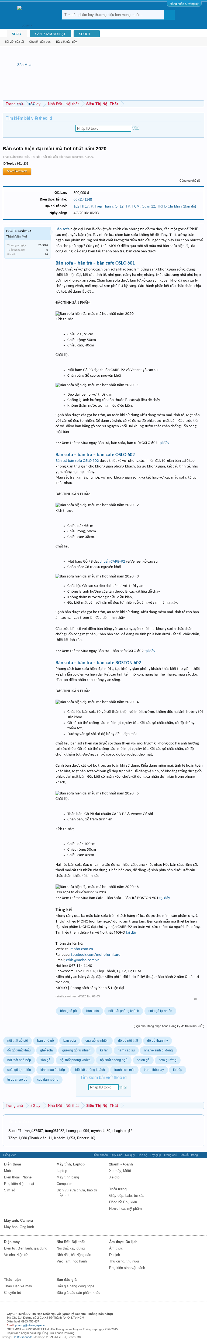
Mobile (9, 1171)
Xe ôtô (114, 1177)
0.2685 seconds (22, 1337)
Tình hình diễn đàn (20, 1121)
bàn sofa (92, 1011)
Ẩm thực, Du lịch (123, 1242)
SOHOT (84, 34)
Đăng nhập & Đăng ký (184, 3)
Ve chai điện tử (16, 1255)
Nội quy (130, 1155)
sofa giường (168, 1060)
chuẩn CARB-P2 (112, 562)
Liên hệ (142, 1155)
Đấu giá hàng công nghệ (75, 1286)
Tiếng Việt (9, 1155)
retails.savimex (73, 156)
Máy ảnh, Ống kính (19, 1227)
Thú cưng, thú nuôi (124, 1261)
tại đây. (131, 933)
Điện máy (12, 1242)
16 (46, 254)
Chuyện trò (12, 1293)
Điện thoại (12, 1164)
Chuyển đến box (40, 41)
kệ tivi (104, 1050)
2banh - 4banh (121, 1164)
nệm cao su (126, 1050)
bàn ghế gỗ (68, 1011)
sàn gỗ (45, 1060)
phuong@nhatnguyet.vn (30, 1325)
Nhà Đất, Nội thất (71, 1242)
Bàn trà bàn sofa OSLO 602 (77, 461)
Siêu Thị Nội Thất (36, 156)
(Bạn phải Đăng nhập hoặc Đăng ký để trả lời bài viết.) (169, 1026)
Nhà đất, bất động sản (74, 1255)
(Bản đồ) (189, 206)
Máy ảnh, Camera (18, 1220)
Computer (64, 1184)
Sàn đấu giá (67, 1280)
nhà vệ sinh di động (158, 1050)
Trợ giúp (155, 1155)
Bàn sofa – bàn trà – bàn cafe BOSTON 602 (98, 663)
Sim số (9, 1190)
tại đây (163, 443)
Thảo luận (12, 1280)
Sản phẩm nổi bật (50, 34)
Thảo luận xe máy (18, 1286)
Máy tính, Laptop (71, 1164)
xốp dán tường (47, 1079)
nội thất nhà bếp (19, 1060)
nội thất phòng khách (123, 1011)
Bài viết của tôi (14, 41)
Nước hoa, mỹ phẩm (125, 1209)
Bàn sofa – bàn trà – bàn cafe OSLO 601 (95, 263)
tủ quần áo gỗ (17, 1079)
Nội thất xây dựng (71, 1248)
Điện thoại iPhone (18, 1177)
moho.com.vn (81, 949)
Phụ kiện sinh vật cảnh (127, 1268)
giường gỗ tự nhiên (76, 1050)
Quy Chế (116, 1155)
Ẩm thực (116, 1248)
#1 (195, 999)
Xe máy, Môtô (120, 1171)
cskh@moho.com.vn (82, 960)
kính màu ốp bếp (52, 1070)
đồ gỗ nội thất (128, 1041)
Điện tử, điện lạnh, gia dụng (25, 1248)
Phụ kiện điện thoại (19, 1184)
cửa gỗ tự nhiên (97, 1041)
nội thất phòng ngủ (113, 1060)
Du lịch (114, 1255)
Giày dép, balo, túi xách (127, 1196)
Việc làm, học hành (72, 1261)
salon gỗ (143, 1060)
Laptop (62, 1171)
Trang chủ (170, 1155)
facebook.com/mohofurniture (95, 955)
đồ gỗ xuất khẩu (19, 1050)
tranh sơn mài (124, 1070)
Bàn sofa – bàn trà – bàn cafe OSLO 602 (95, 454)
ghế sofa (46, 1050)
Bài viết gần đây (66, 41)
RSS (202, 1155)
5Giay (17, 34)
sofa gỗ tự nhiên (160, 1011)
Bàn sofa (63, 229)
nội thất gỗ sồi (17, 1041)
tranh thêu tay (154, 1070)
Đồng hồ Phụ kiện (123, 1202)
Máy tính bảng (68, 1177)
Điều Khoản (100, 1155)
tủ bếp (177, 1070)
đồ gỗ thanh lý (157, 1041)
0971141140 (83, 200)
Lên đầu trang (189, 1155)
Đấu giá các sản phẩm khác (78, 1293)
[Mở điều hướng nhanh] (201, 103)
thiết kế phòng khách (89, 1070)
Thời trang (118, 1189)
